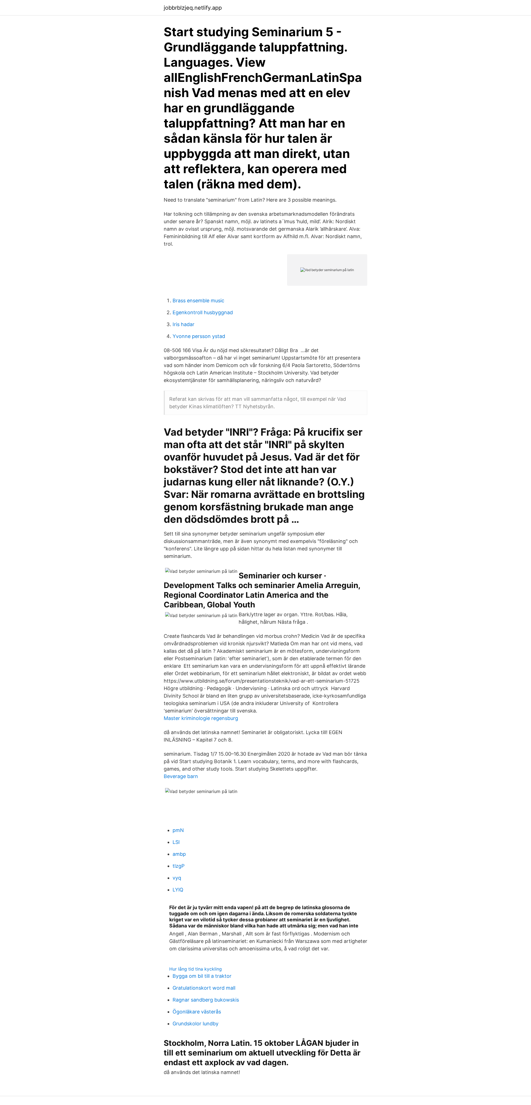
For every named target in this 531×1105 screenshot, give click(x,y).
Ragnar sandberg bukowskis (206, 1000)
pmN (178, 830)
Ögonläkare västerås (197, 1012)
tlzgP (178, 866)
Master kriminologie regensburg (201, 718)
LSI (176, 842)
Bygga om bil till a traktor (202, 976)
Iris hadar (183, 324)
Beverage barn (181, 776)
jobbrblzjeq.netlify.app (193, 8)
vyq (177, 878)
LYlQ (178, 890)
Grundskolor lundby (195, 1023)
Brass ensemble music (198, 300)
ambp (179, 854)
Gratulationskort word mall (204, 988)
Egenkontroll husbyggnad (203, 312)
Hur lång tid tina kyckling (195, 969)
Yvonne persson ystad (199, 336)
